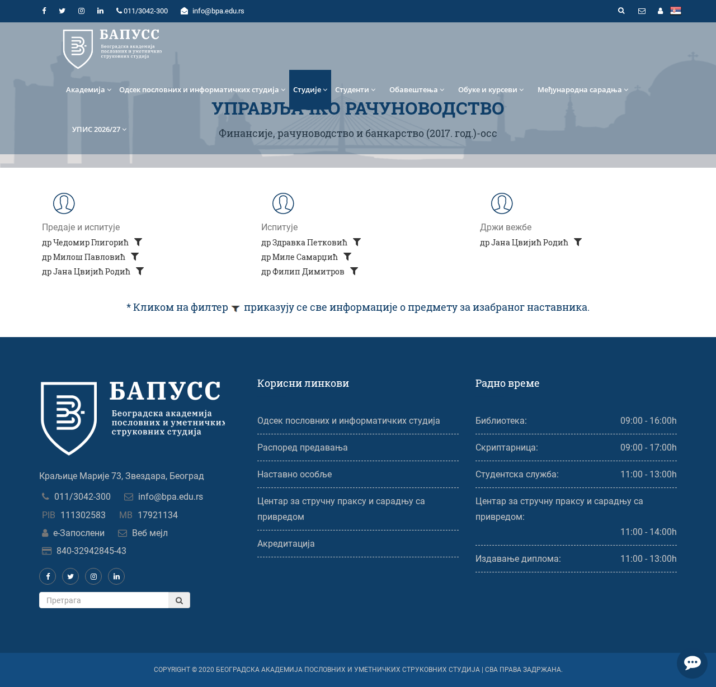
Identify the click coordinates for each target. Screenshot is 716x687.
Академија (85, 89)
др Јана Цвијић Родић (87, 271)
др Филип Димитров (303, 271)
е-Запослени (79, 533)
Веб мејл (150, 533)
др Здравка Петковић (305, 242)
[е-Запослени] (660, 11)
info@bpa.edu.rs (170, 496)
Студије (307, 89)
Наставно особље (294, 474)
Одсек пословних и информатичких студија (199, 89)
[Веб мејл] (641, 11)
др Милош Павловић (84, 257)
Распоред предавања (302, 447)
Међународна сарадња (580, 89)
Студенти (352, 89)
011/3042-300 (82, 496)
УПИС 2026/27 (96, 129)
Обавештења (413, 89)
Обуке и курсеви (487, 89)
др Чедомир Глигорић (86, 242)
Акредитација (286, 543)
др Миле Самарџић (300, 257)
